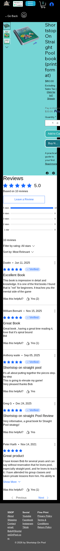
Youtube (26, 516)
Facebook (27, 519)
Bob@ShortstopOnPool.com (15, 535)
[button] (43, 5)
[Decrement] (48, 123)
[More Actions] (55, 263)
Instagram (27, 523)
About (11, 516)
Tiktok (25, 527)
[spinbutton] (53, 123)
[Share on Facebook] (47, 173)
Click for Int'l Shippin (51, 95)
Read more (51, 163)
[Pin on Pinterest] (54, 173)
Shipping (12, 519)
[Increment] (58, 123)
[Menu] (30, 3)
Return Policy (45, 527)
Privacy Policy (45, 516)
